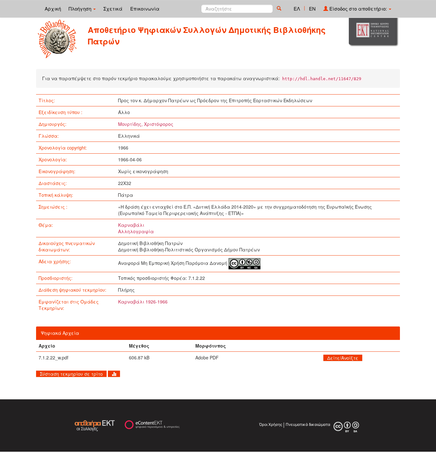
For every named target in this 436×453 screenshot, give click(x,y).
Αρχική (53, 8)
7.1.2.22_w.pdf (53, 357)
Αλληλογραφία (136, 231)
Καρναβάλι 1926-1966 (143, 301)
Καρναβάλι (131, 225)
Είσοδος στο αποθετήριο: (358, 8)
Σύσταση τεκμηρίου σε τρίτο (71, 374)
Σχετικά (113, 8)
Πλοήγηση (81, 8)
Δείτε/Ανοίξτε (342, 358)
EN (312, 8)
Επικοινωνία (145, 8)
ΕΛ (297, 8)
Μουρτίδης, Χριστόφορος (145, 124)
